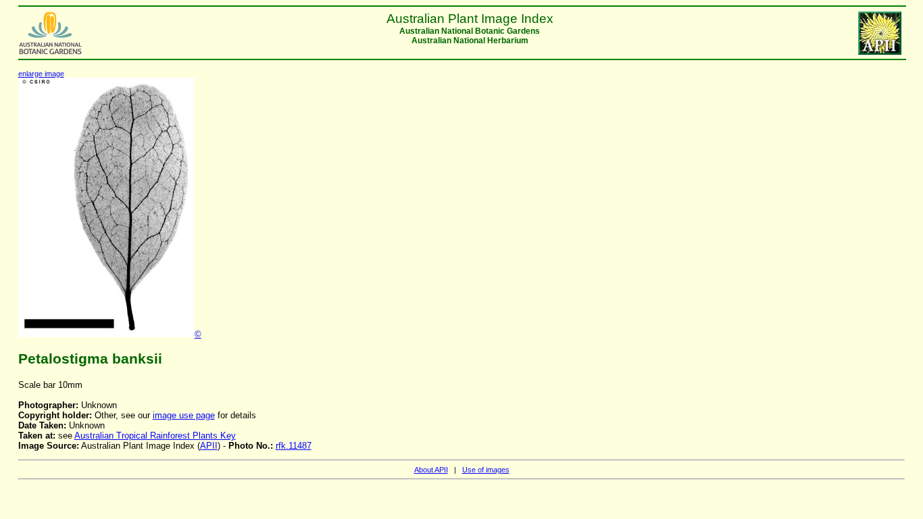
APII (209, 446)
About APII (431, 470)
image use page (184, 415)
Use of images (485, 470)
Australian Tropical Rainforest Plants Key (155, 435)
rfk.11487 (293, 446)
